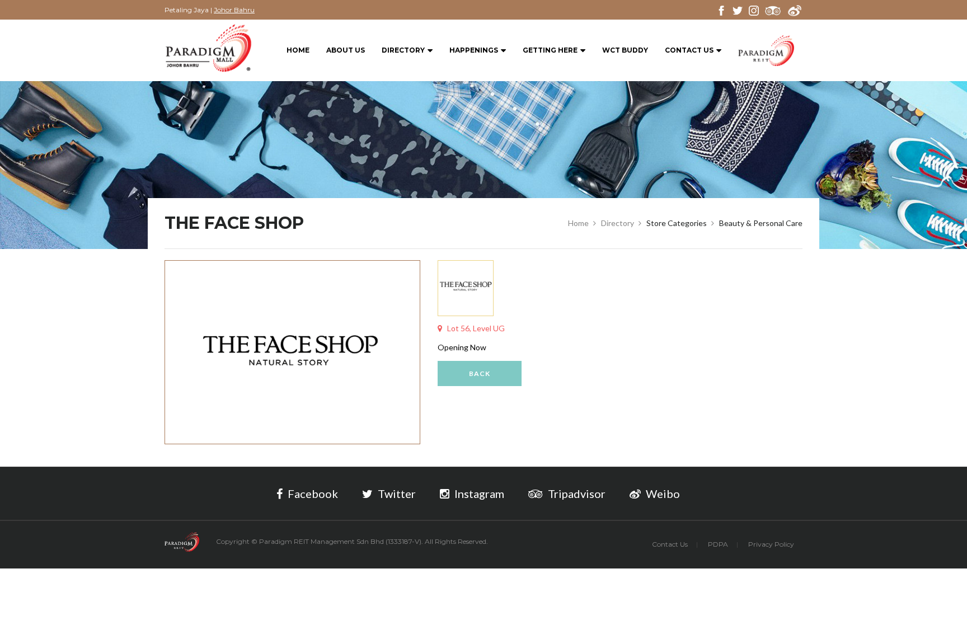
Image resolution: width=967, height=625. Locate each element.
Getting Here (550, 50)
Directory (403, 50)
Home (298, 50)
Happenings (473, 50)
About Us (345, 50)
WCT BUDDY (625, 50)
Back (479, 373)
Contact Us (689, 50)
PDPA (718, 544)
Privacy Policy (771, 544)
